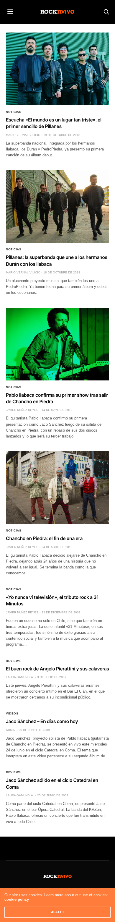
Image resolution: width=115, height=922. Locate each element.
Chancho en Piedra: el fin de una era (44, 538)
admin (10, 730)
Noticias (13, 112)
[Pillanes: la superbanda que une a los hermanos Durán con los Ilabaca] (57, 206)
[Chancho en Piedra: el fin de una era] (57, 487)
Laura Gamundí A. (20, 677)
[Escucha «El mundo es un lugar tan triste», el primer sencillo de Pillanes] (57, 69)
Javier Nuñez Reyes (22, 409)
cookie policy (16, 899)
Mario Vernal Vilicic (23, 135)
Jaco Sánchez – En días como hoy (42, 721)
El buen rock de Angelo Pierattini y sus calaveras (57, 669)
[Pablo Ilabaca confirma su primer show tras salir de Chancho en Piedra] (57, 344)
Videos (12, 713)
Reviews (13, 661)
